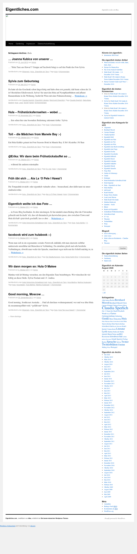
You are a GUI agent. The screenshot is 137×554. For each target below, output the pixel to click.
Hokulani (107, 178)
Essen (108, 314)
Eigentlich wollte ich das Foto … (30, 204)
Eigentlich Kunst (109, 159)
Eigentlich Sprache (110, 168)
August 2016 (108, 364)
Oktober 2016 (108, 362)
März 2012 (107, 427)
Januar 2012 (108, 432)
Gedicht (11, 102)
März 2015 (107, 369)
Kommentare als (111, 509)
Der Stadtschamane (53, 257)
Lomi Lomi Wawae (110, 197)
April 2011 (107, 453)
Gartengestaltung (108, 316)
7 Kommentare (56, 284)
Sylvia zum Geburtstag (23, 81)
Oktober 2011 (108, 439)
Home (11, 43)
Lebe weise (107, 236)
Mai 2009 (107, 494)
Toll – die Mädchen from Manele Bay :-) (34, 134)
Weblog (104, 347)
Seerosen (108, 339)
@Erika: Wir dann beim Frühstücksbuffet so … (39, 156)
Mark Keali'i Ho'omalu (111, 200)
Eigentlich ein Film (110, 139)
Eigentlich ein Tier (110, 142)
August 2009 (108, 489)
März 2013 (107, 398)
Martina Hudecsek (84, 282)
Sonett (26, 102)
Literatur (120, 328)
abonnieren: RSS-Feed (111, 55)
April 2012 (107, 424)
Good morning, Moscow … (26, 294)
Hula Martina (72, 282)
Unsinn (121, 344)
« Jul (104, 292)
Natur (114, 334)
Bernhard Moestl (109, 130)
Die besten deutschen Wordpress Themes (54, 518)
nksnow (32, 526)
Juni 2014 (107, 376)
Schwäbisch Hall (109, 214)
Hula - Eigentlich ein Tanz (39, 71)
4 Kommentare (84, 257)
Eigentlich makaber (110, 163)
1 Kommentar (62, 169)
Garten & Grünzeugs (110, 173)
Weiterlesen (81, 95)
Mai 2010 (107, 480)
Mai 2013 (107, 393)
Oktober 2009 (108, 487)
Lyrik (104, 331)
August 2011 (108, 444)
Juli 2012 (107, 417)
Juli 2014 (107, 374)
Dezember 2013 (109, 381)
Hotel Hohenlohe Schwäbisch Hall (34, 223)
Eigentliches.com (22, 9)
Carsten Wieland (109, 132)
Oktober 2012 (108, 410)
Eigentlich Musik (109, 166)
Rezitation (105, 336)
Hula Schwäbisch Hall (116, 321)
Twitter (125, 341)
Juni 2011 (107, 448)
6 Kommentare (64, 71)
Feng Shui (107, 171)
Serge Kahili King (71, 257)
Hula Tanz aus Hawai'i (66, 310)
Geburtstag (87, 100)
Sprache (111, 341)
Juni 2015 (107, 366)
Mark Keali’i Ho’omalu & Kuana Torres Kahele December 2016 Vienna (116, 96)
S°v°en (106, 216)
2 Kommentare (56, 147)
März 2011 (107, 456)
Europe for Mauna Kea (111, 67)
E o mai (48, 169)
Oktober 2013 (108, 386)
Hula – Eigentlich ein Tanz (112, 185)
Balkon (108, 300)
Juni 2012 (107, 419)
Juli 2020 (107, 354)
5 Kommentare (56, 124)
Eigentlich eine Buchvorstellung (114, 147)
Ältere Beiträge (14, 316)
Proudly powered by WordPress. (115, 518)
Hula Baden (20, 284)
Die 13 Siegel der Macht (109, 311)
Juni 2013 (107, 391)
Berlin (112, 300)
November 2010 (109, 465)
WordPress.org (109, 511)
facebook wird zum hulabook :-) (29, 235)
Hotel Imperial (108, 183)
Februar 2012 (108, 429)
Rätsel (106, 207)
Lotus (21, 102)
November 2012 (109, 407)
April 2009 (107, 497)
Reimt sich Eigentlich (57, 100)
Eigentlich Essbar (109, 151)
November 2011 (109, 436)
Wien (105, 224)
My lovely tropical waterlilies (113, 69)
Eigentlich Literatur (42, 100)
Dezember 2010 (109, 463)
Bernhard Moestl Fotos (118, 303)
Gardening (20, 43)
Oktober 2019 (108, 357)
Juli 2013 (107, 388)
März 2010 (107, 482)
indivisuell (107, 190)
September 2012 (109, 412)
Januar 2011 (108, 460)
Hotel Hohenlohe (115, 319)
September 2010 (109, 470)
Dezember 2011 (109, 434)
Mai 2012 (107, 422)
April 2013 (107, 395)
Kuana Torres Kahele (110, 195)
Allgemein (26, 71)
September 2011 (109, 441)
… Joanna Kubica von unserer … (30, 59)
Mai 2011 (107, 451)
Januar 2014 (108, 379)
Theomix (107, 219)
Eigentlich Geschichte (111, 154)
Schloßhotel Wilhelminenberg (113, 212)
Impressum (30, 43)
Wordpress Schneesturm (7, 526)
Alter (103, 300)
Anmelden (107, 504)
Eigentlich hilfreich (110, 156)
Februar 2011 (108, 458)
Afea (29, 518)
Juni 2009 (107, 492)
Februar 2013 (108, 400)
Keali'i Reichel (108, 192)
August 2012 (108, 415)
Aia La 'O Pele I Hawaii (54, 194)
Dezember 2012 (109, 405)
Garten (113, 313)
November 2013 (109, 383)
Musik (110, 334)
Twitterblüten (108, 221)
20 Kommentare (41, 102)
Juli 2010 (107, 475)
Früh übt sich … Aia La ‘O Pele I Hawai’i (35, 178)
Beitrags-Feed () (110, 506)
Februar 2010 (108, 484)
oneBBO (120, 334)
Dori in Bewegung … (111, 233)
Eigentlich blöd (109, 137)
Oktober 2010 (108, 468)
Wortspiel (107, 226)
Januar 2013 (108, 403)
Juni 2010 (107, 477)
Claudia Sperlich (28, 100)
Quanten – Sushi (109, 204)
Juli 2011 (107, 446)
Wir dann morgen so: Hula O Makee (32, 266)
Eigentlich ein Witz (110, 144)
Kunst (114, 329)
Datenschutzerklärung (46, 43)
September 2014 (109, 371)
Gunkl (106, 175)
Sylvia (34, 62)
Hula (56, 71)
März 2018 (107, 359)
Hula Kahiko (80, 223)
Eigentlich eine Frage (110, 149)
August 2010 (108, 472)
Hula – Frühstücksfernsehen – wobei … (34, 112)
